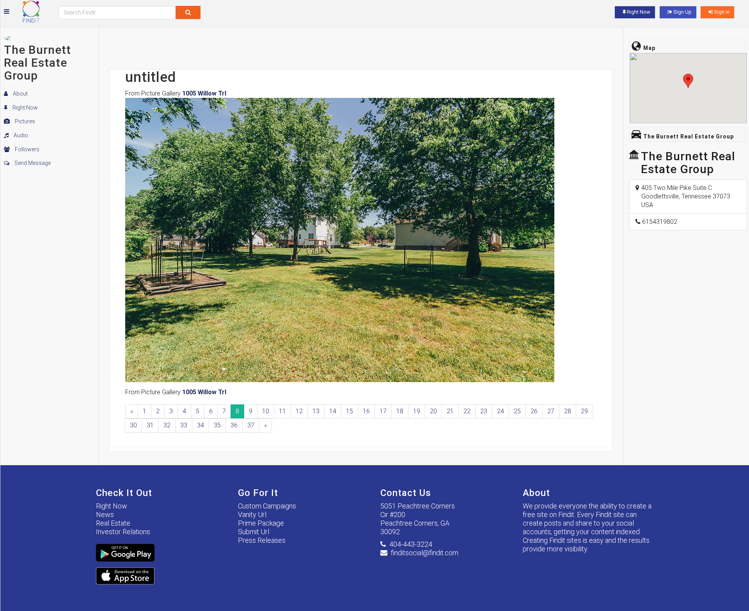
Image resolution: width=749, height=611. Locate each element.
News (105, 514)
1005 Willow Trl (204, 93)
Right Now (24, 107)
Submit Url (253, 532)
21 (450, 411)
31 (150, 425)
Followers (26, 149)
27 (550, 411)
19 (416, 411)
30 (133, 425)
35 (217, 425)
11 (282, 411)
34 (200, 425)
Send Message (32, 163)
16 (366, 411)
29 (584, 411)
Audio (20, 135)
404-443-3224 (410, 544)
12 (299, 411)
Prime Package (261, 523)
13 (315, 411)
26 (534, 411)
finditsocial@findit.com (424, 553)
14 (332, 411)
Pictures (24, 121)
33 (183, 425)
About (20, 93)
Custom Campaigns (267, 506)
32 (166, 425)
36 (234, 425)
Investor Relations (123, 532)
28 (567, 411)
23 (483, 411)
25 (517, 411)
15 (349, 411)
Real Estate (113, 523)
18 (399, 411)
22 (466, 411)
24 (500, 411)
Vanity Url (252, 514)
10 (265, 411)
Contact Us (405, 492)
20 (433, 411)
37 (250, 425)
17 (383, 411)
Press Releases (262, 540)
